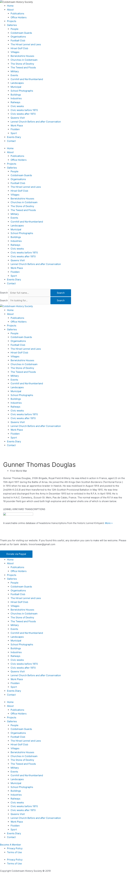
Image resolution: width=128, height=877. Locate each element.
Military (15, 71)
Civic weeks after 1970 (23, 113)
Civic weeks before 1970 (24, 110)
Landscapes (17, 82)
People (14, 28)
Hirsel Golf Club (19, 48)
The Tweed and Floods (23, 67)
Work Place (17, 125)
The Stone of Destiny (22, 63)
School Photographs (22, 90)
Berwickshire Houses (22, 55)
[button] (16, 554)
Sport (14, 133)
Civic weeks (17, 106)
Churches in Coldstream (24, 59)
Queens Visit (18, 117)
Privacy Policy (14, 848)
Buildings (16, 94)
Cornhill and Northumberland (27, 79)
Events (14, 75)
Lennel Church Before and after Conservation (36, 121)
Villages (15, 52)
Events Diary (14, 137)
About (10, 9)
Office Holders (19, 17)
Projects (11, 21)
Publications (17, 13)
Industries (16, 98)
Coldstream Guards (21, 32)
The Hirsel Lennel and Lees (26, 44)
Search (4, 292)
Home (10, 5)
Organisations (18, 36)
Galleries (12, 25)
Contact (11, 140)
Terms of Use (14, 852)
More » (109, 523)
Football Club (18, 40)
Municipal (16, 86)
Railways (15, 102)
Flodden (15, 129)
